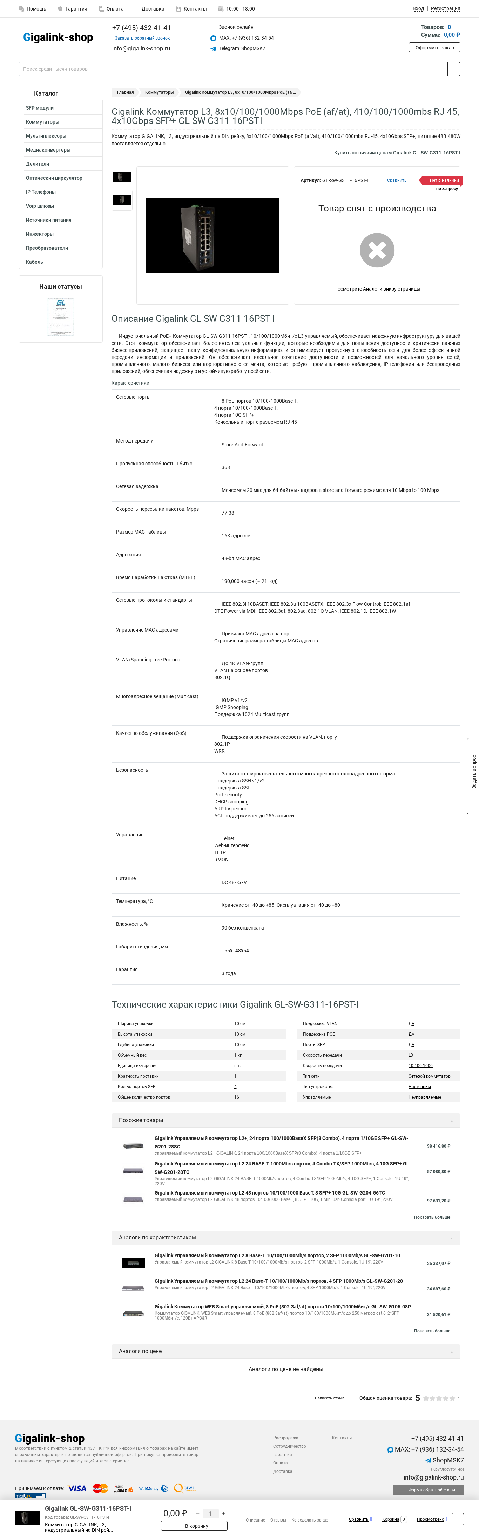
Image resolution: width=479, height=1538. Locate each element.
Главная (125, 92)
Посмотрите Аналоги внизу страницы (377, 289)
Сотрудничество (289, 1446)
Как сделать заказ (309, 1520)
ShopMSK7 (447, 1460)
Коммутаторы (42, 122)
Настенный (420, 1086)
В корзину (196, 1526)
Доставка (152, 9)
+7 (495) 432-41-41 (140, 27)
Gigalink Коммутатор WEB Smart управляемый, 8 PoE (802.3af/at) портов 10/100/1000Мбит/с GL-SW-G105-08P (283, 1306)
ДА (411, 1023)
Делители (37, 164)
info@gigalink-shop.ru (433, 1477)
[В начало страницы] (458, 1519)
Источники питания (49, 220)
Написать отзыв (329, 1398)
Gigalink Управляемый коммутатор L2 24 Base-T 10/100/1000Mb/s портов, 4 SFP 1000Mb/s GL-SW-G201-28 (279, 1281)
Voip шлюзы (40, 206)
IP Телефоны (41, 192)
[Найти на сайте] (453, 69)
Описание (255, 1520)
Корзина (390, 1519)
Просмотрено (430, 1519)
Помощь (36, 9)
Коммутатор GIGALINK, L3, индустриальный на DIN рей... (79, 1527)
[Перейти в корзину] (414, 32)
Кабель (34, 262)
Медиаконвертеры (48, 150)
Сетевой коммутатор (430, 1076)
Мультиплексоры (46, 136)
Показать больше (432, 1217)
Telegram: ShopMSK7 (241, 48)
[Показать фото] (122, 176)
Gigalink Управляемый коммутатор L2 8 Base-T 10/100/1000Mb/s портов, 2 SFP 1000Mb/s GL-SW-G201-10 (277, 1255)
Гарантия (76, 9)
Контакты (195, 9)
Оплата (115, 9)
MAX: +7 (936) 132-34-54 (246, 38)
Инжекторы (40, 234)
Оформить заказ (435, 47)
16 (236, 1097)
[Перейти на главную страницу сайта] (58, 38)
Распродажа (285, 1437)
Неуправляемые (425, 1097)
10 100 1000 (421, 1065)
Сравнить (359, 1519)
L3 (411, 1055)
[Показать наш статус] (60, 316)
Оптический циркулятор (54, 178)
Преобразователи (47, 248)
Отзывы (278, 1520)
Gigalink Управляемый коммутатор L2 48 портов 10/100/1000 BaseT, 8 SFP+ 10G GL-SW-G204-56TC (270, 1193)
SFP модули (40, 108)
